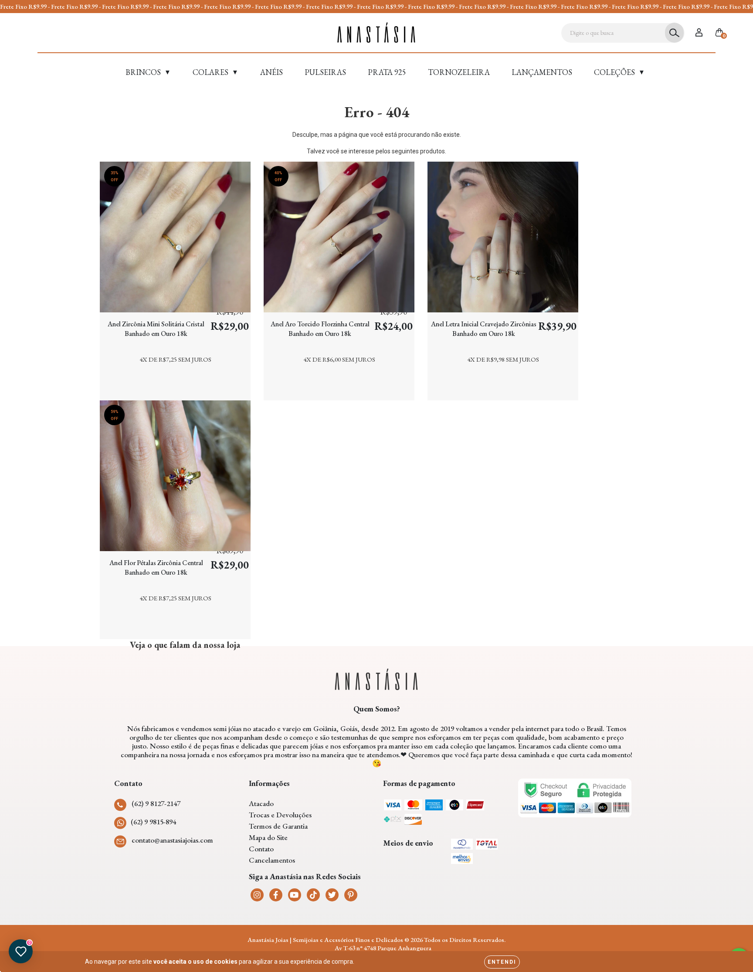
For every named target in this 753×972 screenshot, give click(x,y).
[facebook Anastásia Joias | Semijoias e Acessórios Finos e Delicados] (275, 894)
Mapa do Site (268, 837)
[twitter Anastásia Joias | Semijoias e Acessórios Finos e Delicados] (332, 894)
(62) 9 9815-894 (153, 821)
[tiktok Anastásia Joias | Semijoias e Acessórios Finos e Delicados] (313, 894)
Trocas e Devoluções (280, 815)
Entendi (502, 962)
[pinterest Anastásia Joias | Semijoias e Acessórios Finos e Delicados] (350, 894)
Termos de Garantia (278, 826)
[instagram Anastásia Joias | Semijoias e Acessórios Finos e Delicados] (257, 894)
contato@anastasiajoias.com (172, 840)
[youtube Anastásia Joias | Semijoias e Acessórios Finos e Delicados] (294, 894)
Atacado (261, 803)
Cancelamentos (272, 860)
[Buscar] (674, 33)
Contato (261, 848)
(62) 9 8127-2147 (156, 803)
